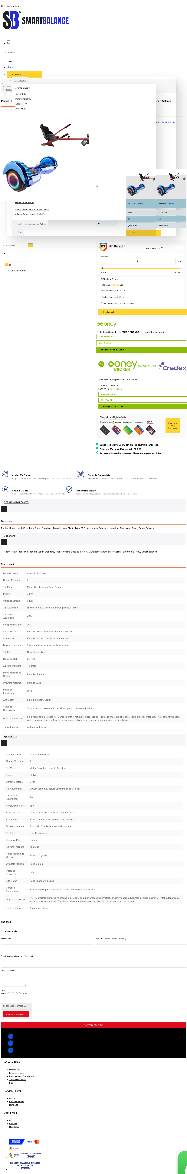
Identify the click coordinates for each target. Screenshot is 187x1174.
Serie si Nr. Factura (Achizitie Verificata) (110, 939)
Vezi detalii (105, 343)
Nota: (3, 990)
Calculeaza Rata (107, 336)
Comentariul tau (7, 970)
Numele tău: (6, 939)
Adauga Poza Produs (16, 1014)
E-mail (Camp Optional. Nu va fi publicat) (17, 956)
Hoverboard (22, 88)
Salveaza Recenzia (93, 1025)
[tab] (93, 505)
